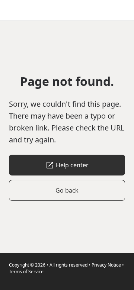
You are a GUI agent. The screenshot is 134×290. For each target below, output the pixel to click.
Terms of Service (26, 271)
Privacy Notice (106, 265)
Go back (67, 190)
